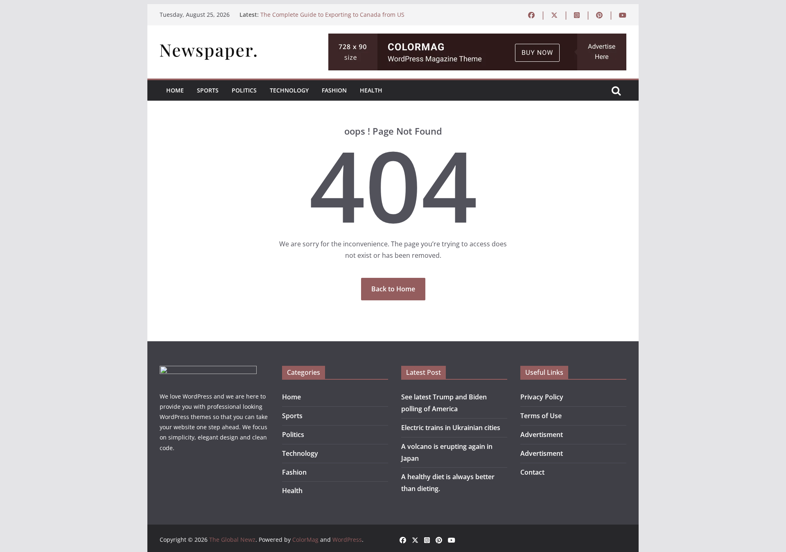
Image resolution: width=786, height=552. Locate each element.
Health (371, 90)
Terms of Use (541, 415)
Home (175, 90)
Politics (244, 90)
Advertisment (541, 434)
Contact (532, 472)
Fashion (334, 90)
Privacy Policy (541, 396)
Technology (289, 90)
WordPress (347, 539)
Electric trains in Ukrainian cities (450, 427)
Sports (208, 90)
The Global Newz (232, 539)
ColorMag (305, 539)
